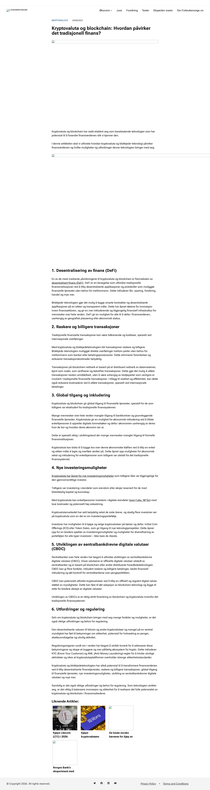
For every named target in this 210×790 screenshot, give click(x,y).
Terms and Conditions (176, 783)
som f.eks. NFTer (140, 500)
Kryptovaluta (60, 20)
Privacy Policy (148, 783)
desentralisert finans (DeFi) (67, 282)
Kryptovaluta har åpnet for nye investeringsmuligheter (83, 475)
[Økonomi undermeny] (111, 10)
